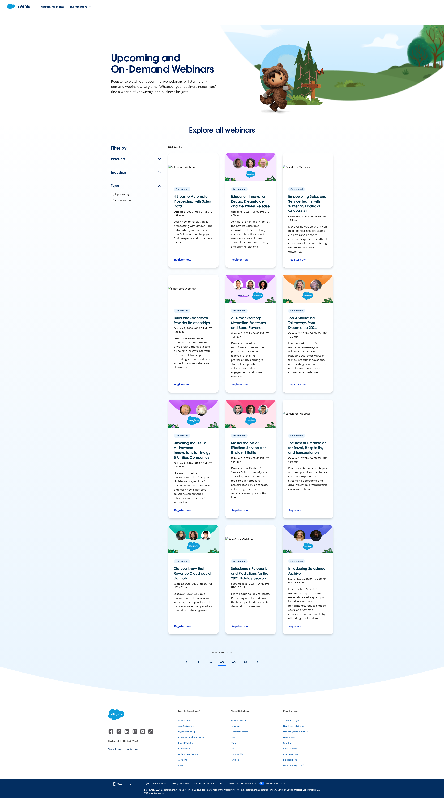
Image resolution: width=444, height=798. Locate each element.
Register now (182, 259)
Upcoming (122, 194)
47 (245, 662)
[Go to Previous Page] (186, 662)
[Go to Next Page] (257, 662)
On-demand (123, 200)
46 (234, 662)
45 (222, 662)
